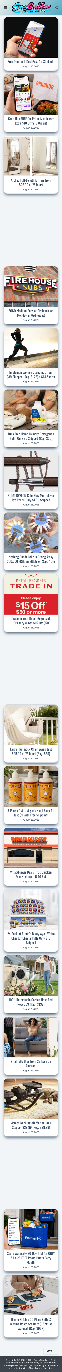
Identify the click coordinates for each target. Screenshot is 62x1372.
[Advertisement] (31, 229)
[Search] (56, 7)
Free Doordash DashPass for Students (31, 61)
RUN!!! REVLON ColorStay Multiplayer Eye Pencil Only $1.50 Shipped (31, 497)
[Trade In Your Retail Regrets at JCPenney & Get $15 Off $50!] (31, 594)
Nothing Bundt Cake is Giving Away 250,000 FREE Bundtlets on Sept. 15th (31, 559)
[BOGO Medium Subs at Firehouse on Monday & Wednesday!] (31, 286)
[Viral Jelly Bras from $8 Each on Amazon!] (31, 1037)
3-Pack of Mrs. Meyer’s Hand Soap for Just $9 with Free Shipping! (30, 812)
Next (49, 1351)
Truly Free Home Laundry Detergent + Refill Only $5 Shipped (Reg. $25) (31, 436)
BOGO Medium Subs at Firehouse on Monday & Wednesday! (30, 313)
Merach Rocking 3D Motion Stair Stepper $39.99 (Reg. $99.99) (31, 1125)
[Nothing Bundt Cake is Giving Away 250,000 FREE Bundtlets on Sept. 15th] (31, 533)
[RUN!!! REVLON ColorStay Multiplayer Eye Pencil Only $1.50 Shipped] (31, 471)
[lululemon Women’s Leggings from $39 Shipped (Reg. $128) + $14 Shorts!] (31, 348)
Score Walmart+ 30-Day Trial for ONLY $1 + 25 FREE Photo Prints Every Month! (31, 1258)
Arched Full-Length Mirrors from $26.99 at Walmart (31, 182)
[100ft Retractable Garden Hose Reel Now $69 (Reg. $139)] (31, 975)
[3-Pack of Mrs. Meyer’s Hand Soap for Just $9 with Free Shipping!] (31, 786)
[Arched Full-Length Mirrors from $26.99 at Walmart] (31, 156)
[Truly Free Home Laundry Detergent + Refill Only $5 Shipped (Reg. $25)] (31, 410)
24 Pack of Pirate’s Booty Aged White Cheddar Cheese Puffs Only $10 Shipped (31, 938)
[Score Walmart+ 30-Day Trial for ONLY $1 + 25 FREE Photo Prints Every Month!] (31, 1229)
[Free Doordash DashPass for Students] (31, 37)
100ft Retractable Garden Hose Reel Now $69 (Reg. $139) (31, 1002)
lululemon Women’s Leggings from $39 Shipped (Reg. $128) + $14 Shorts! (31, 374)
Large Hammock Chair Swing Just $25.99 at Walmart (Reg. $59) (31, 751)
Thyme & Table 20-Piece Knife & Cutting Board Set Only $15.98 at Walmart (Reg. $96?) (31, 1324)
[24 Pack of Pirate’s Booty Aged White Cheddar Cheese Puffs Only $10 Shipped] (31, 909)
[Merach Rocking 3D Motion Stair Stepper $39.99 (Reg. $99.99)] (31, 1099)
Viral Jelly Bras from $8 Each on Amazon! (31, 1063)
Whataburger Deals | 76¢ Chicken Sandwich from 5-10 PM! (31, 874)
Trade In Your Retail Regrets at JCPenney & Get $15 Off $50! (31, 620)
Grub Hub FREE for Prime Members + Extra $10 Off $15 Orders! (31, 121)
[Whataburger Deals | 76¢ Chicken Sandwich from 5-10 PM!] (31, 848)
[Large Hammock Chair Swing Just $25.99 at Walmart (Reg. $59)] (31, 725)
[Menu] (5, 7)
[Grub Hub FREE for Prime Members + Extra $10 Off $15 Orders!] (31, 94)
